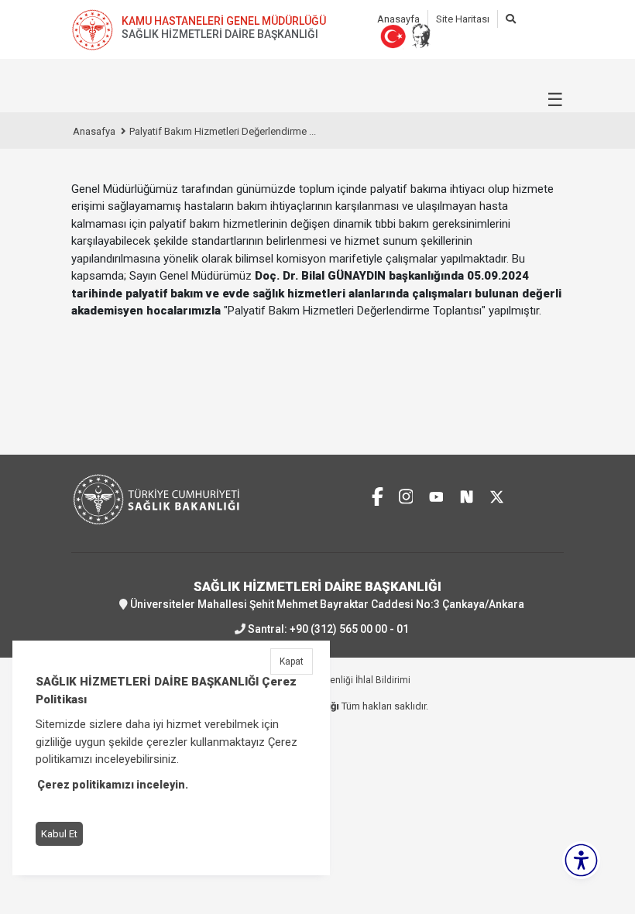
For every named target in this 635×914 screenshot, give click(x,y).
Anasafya (94, 131)
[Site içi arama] (511, 19)
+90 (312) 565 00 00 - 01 (349, 629)
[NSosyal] (466, 494)
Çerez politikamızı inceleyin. (112, 784)
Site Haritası (462, 19)
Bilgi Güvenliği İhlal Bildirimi (351, 680)
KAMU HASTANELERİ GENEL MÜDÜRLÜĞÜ (224, 21)
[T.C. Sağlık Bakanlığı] (189, 470)
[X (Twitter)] (496, 494)
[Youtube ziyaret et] (436, 494)
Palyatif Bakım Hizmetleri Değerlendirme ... (222, 131)
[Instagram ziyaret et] (406, 494)
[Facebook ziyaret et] (377, 494)
